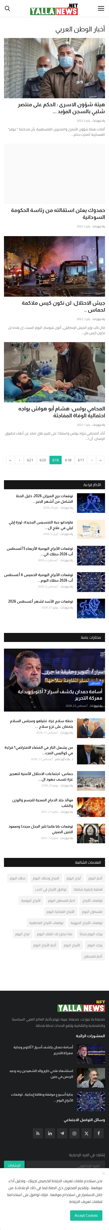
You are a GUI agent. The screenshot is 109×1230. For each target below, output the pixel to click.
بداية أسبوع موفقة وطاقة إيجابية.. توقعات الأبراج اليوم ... (42, 1097)
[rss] (38, 1133)
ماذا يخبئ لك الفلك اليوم (54, 934)
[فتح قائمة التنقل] (101, 8)
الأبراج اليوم (72, 945)
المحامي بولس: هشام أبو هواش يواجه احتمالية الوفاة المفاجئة (61, 412)
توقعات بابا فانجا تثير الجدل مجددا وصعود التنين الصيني (40, 829)
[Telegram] (62, 1133)
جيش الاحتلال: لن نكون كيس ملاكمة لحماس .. (63, 306)
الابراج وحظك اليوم (46, 878)
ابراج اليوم (22, 934)
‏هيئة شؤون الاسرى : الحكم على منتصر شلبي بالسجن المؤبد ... (61, 107)
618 (68, 460)
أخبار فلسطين (93, 956)
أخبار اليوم (95, 878)
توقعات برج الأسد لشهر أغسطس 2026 (40, 601)
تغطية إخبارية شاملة (88, 889)
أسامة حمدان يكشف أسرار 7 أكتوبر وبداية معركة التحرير (43, 1050)
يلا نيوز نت (98, 120)
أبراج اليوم (74, 878)
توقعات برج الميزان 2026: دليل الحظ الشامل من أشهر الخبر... (44, 499)
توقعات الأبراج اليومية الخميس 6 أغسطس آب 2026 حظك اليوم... (38, 577)
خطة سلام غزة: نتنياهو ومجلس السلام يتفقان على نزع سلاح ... (41, 724)
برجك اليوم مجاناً (91, 934)
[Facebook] (99, 1133)
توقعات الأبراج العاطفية (46, 923)
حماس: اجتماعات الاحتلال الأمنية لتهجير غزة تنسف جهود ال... (41, 776)
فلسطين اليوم (92, 911)
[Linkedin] (50, 1133)
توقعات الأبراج (92, 900)
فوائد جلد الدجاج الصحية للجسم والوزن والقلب (42, 803)
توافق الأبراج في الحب (50, 889)
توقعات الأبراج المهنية (86, 923)
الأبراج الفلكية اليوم (61, 911)
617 (81, 460)
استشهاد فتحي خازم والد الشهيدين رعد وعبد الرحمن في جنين (41, 1074)
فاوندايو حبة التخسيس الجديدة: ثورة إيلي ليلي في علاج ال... (41, 525)
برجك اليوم (95, 945)
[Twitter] (86, 1133)
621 (30, 460)
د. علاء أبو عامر (64, 759)
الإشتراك (14, 1165)
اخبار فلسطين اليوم (61, 900)
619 (55, 460)
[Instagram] (74, 1133)
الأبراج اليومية (31, 900)
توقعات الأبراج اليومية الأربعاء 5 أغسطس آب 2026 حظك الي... (40, 551)
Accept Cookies (86, 1215)
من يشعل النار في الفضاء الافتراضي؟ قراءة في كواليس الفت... (38, 750)
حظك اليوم (17, 878)
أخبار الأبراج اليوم (44, 945)
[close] (103, 1174)
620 (43, 460)
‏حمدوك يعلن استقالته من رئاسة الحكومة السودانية (58, 213)
